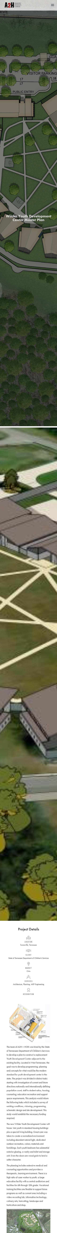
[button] (52, 5)
